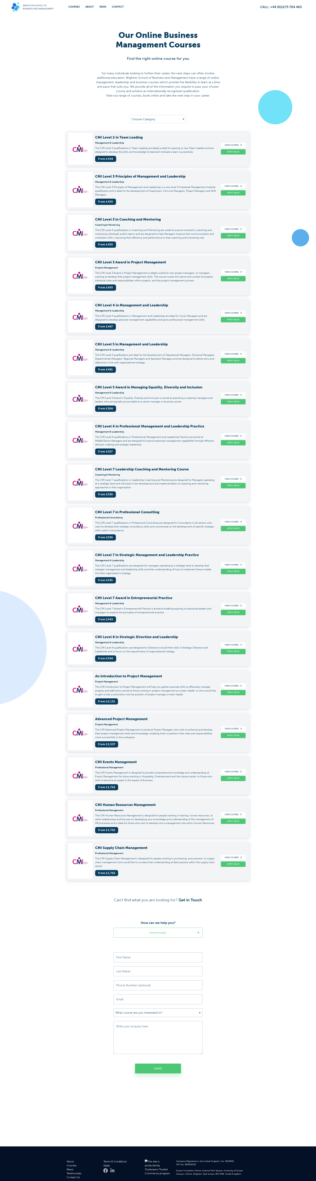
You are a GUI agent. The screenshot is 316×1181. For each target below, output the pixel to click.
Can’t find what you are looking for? (158, 900)
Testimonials (74, 1173)
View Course (232, 145)
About (70, 1161)
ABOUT (89, 6)
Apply (106, 1165)
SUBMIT (158, 1068)
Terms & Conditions (115, 1161)
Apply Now (233, 152)
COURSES (74, 6)
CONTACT (118, 6)
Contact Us (73, 1177)
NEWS (102, 6)
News (70, 1169)
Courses (72, 1165)
